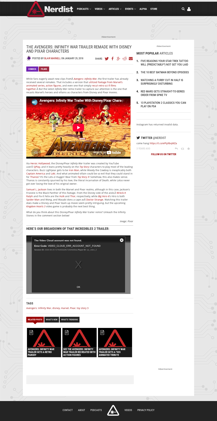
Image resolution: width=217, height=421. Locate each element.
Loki (53, 173)
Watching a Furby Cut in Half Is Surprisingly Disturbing (162, 81)
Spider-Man (33, 199)
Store (153, 8)
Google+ (118, 58)
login (189, 9)
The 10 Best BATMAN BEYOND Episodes (165, 72)
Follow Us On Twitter (163, 154)
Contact (68, 410)
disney (56, 308)
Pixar (73, 308)
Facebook (113, 58)
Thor (72, 196)
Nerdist (50, 9)
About (81, 410)
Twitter (107, 58)
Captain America (35, 173)
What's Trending (69, 319)
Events (129, 8)
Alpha (143, 8)
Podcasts (82, 8)
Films (44, 69)
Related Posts (35, 319)
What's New (51, 319)
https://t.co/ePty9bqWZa (163, 143)
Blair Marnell (52, 58)
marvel (65, 308)
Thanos (34, 177)
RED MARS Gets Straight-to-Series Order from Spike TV (163, 93)
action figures (53, 85)
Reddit (124, 58)
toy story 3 (82, 308)
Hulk (61, 196)
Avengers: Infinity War (38, 308)
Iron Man (74, 170)
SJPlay (37, 166)
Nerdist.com (113, 410)
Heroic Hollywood (40, 163)
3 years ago (143, 148)
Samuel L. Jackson (36, 189)
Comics (32, 69)
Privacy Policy (145, 410)
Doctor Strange (94, 199)
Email (130, 58)
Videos (98, 8)
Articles (114, 8)
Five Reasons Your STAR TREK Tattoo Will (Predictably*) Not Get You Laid (164, 62)
